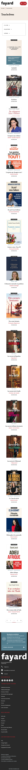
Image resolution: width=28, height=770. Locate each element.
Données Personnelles (6, 757)
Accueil (2, 8)
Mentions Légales (5, 754)
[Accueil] (7, 3)
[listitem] (2, 680)
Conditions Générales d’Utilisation (8, 756)
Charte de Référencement (6, 759)
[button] (7, 25)
